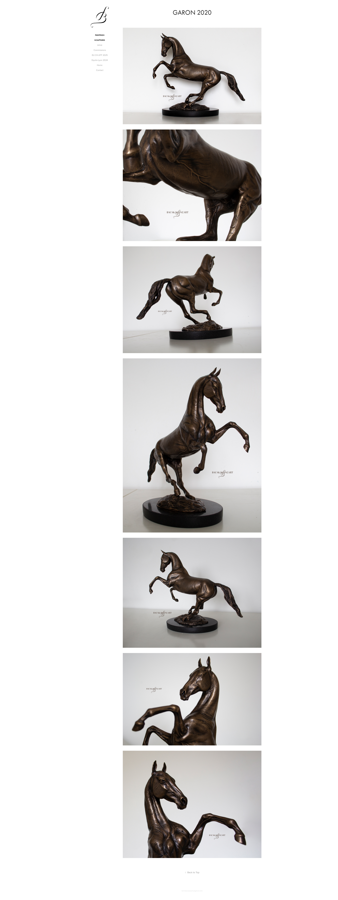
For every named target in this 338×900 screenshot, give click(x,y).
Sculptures (99, 40)
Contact (99, 70)
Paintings (99, 35)
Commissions (100, 50)
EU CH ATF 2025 (100, 55)
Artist (99, 45)
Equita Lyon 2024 (100, 60)
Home (99, 65)
